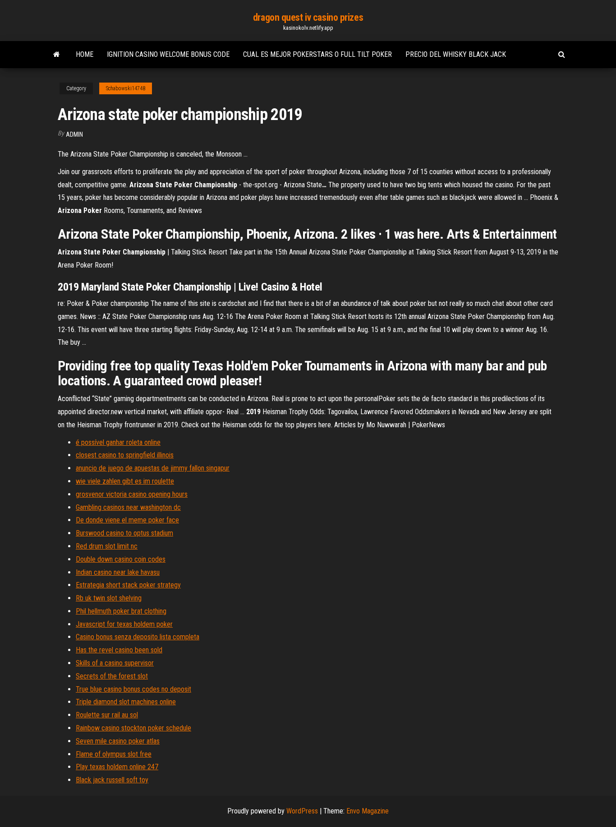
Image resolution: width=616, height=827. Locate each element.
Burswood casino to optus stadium (124, 533)
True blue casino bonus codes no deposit (133, 689)
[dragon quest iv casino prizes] (56, 54)
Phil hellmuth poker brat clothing (121, 611)
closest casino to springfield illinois (125, 455)
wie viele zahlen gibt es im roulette (125, 481)
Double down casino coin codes (120, 559)
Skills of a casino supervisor (115, 663)
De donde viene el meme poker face (127, 520)
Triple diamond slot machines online (126, 702)
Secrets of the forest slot (112, 676)
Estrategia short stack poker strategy (128, 585)
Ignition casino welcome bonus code (168, 54)
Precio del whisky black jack (455, 54)
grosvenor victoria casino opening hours (132, 494)
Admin (74, 134)
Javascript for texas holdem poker (124, 624)
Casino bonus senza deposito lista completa (137, 637)
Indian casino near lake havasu (118, 572)
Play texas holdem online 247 (117, 766)
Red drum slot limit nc (107, 546)
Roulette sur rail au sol (107, 715)
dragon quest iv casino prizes (308, 17)
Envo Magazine (367, 811)
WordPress (302, 811)
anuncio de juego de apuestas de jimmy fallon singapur (153, 468)
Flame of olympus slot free (114, 754)
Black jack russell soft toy (112, 780)
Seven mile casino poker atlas (118, 741)
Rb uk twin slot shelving (109, 598)
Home (84, 54)
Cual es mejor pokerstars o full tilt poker (317, 54)
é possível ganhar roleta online (118, 442)
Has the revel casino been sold (119, 650)
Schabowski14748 (125, 88)
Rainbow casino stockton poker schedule (133, 728)
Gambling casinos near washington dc (128, 507)
